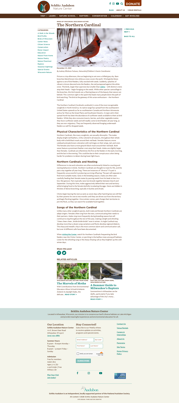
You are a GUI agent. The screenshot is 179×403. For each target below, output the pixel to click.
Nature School (67, 16)
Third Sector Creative (93, 399)
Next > (127, 32)
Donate (133, 4)
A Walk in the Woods (46, 33)
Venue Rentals (134, 10)
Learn (52, 16)
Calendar (116, 16)
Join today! (51, 378)
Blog (111, 10)
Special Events (43, 69)
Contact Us (121, 324)
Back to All (129, 36)
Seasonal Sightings (45, 67)
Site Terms (121, 347)
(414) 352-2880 (53, 336)
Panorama (121, 343)
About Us (120, 10)
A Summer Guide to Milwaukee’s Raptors (104, 287)
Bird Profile (42, 36)
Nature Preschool (44, 61)
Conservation (99, 16)
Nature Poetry (43, 58)
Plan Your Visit (53, 375)
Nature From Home (45, 55)
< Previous (129, 29)
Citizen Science (44, 44)
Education (42, 53)
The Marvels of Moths (71, 283)
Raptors (83, 16)
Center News (43, 42)
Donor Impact (43, 50)
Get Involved (132, 16)
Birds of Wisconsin (65, 21)
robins (102, 87)
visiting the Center (69, 234)
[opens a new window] (110, 4)
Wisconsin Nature (81, 21)
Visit (42, 16)
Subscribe (83, 361)
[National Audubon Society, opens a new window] (89, 391)
